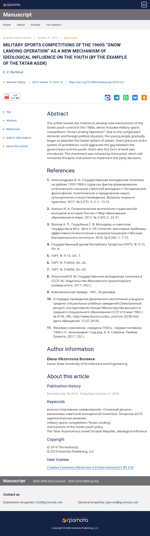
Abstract (11, 120)
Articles (35, 24)
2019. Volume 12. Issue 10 (47, 82)
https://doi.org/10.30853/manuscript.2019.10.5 (96, 82)
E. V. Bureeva (13, 72)
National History (15, 82)
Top (8, 112)
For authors (53, 24)
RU (144, 4)
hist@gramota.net (49, 502)
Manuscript (17, 14)
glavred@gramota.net (122, 502)
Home (7, 24)
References (13, 129)
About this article (17, 146)
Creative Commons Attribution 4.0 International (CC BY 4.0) (90, 467)
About (21, 24)
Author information (18, 137)
